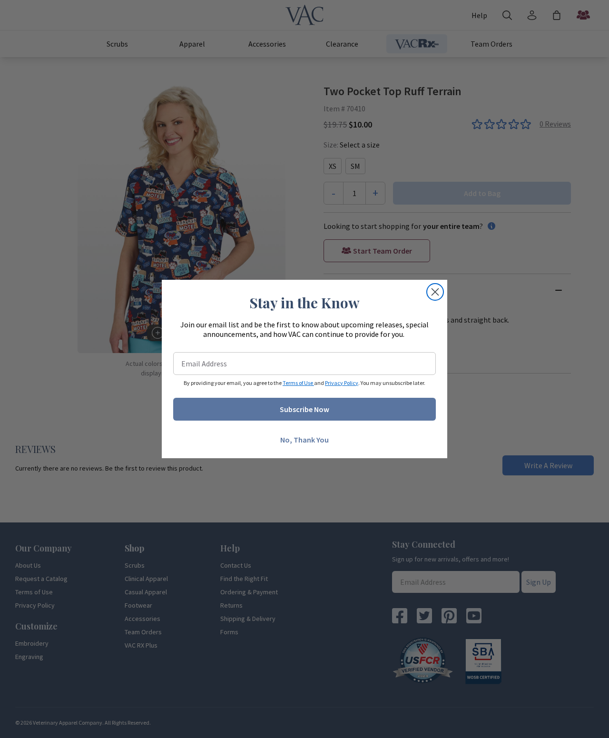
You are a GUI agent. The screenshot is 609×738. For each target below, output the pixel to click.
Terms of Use (298, 382)
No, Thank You (304, 439)
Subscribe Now (304, 409)
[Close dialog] (435, 292)
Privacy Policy (341, 382)
